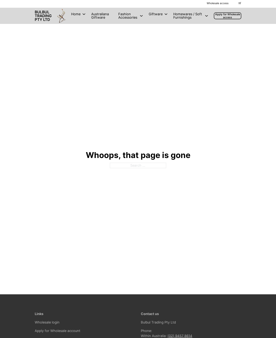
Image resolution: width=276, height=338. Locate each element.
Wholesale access (217, 3)
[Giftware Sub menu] (166, 14)
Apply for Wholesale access (227, 16)
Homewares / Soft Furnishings (187, 15)
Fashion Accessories (127, 15)
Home (76, 14)
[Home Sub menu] (84, 14)
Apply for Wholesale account (57, 331)
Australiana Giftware (100, 15)
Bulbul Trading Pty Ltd (43, 15)
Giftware (156, 14)
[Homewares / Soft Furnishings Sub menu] (206, 16)
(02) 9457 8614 (179, 336)
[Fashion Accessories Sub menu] (141, 16)
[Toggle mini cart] (240, 3)
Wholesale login (47, 322)
